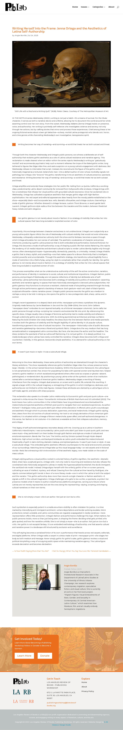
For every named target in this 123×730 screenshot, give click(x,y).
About (111, 7)
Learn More (24, 655)
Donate (44, 655)
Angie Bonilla (20, 35)
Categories (98, 7)
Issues (84, 7)
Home (75, 7)
